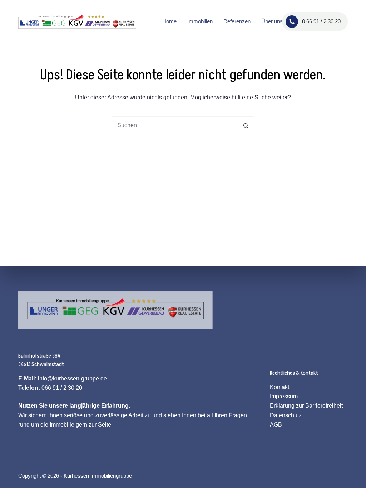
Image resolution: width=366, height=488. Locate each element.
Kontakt (279, 387)
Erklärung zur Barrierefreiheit (306, 406)
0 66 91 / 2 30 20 (321, 21)
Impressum (284, 396)
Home (169, 21)
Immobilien (200, 21)
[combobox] (174, 125)
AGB (276, 425)
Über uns (272, 21)
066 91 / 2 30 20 (61, 388)
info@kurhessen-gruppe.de (72, 378)
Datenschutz (286, 415)
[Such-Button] (245, 125)
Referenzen (237, 21)
